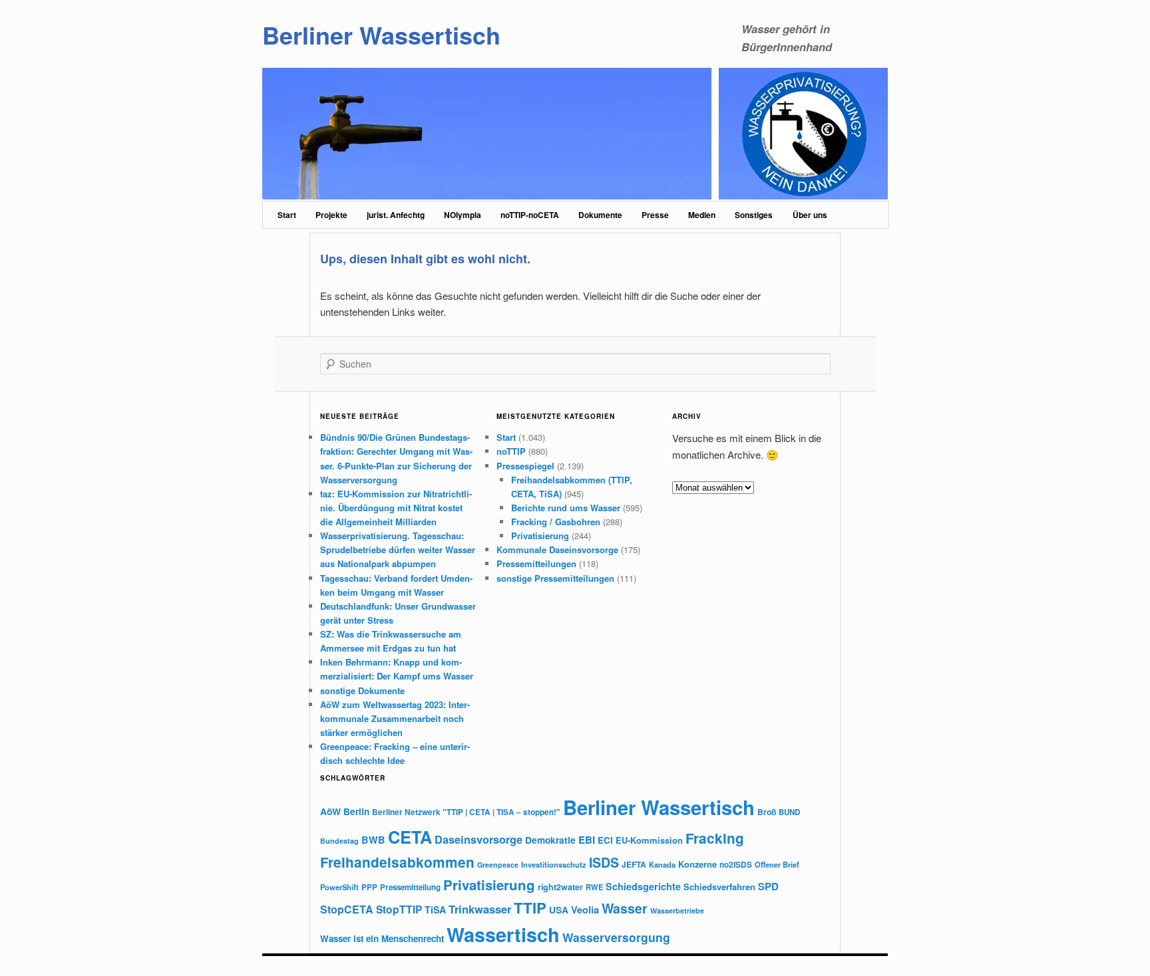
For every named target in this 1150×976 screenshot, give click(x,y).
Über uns (810, 215)
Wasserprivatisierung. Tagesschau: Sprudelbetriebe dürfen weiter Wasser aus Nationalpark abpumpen (397, 549)
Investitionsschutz (553, 864)
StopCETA (346, 909)
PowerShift (339, 887)
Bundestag (339, 841)
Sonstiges (754, 215)
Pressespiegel (525, 465)
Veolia (585, 909)
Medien (701, 215)
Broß (766, 812)
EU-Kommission (649, 840)
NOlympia (462, 215)
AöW (330, 811)
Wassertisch (503, 934)
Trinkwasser (480, 909)
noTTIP (511, 451)
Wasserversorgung (616, 937)
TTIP (530, 907)
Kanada (662, 864)
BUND (789, 812)
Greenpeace (497, 865)
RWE (594, 887)
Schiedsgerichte (643, 886)
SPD (768, 886)
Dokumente (600, 215)
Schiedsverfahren (719, 886)
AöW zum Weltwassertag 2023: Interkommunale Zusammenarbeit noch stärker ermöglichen (395, 718)
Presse (655, 215)
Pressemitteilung (410, 887)
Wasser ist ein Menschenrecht (382, 938)
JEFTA (634, 864)
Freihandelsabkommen (397, 862)
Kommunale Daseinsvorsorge (557, 549)
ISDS (604, 862)
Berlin (356, 811)
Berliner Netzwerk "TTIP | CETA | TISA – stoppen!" (466, 812)
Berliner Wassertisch (381, 34)
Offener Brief (777, 864)
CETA (410, 837)
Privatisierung (540, 535)
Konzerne (697, 864)
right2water (560, 887)
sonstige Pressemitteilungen (555, 578)
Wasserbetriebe (677, 910)
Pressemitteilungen (536, 563)
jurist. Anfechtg (396, 215)
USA (558, 909)
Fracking (714, 838)
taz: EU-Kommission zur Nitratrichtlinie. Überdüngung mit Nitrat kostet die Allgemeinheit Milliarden (396, 507)
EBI (586, 839)
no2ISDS (735, 864)
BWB (373, 839)
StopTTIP (399, 909)
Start (287, 215)
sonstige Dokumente (362, 690)
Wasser (625, 908)
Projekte (331, 215)
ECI (605, 840)
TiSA (435, 909)
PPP (369, 887)
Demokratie (550, 840)
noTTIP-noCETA (529, 215)
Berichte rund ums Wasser (565, 507)
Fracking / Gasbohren (555, 521)
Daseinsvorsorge (478, 839)
